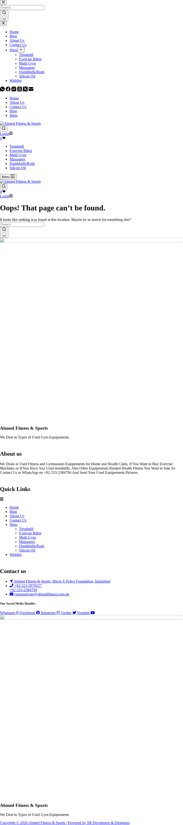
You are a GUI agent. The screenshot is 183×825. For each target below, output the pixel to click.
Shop (13, 115)
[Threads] (20, 90)
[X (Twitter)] (26, 90)
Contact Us (18, 107)
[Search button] (4, 232)
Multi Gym (18, 155)
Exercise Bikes (21, 151)
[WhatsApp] (3, 90)
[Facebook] (8, 90)
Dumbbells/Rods (22, 164)
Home (14, 98)
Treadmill (17, 146)
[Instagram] (14, 90)
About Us (17, 102)
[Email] (31, 90)
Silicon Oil (18, 168)
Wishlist (15, 555)
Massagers (17, 159)
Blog (13, 111)
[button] (91, 499)
